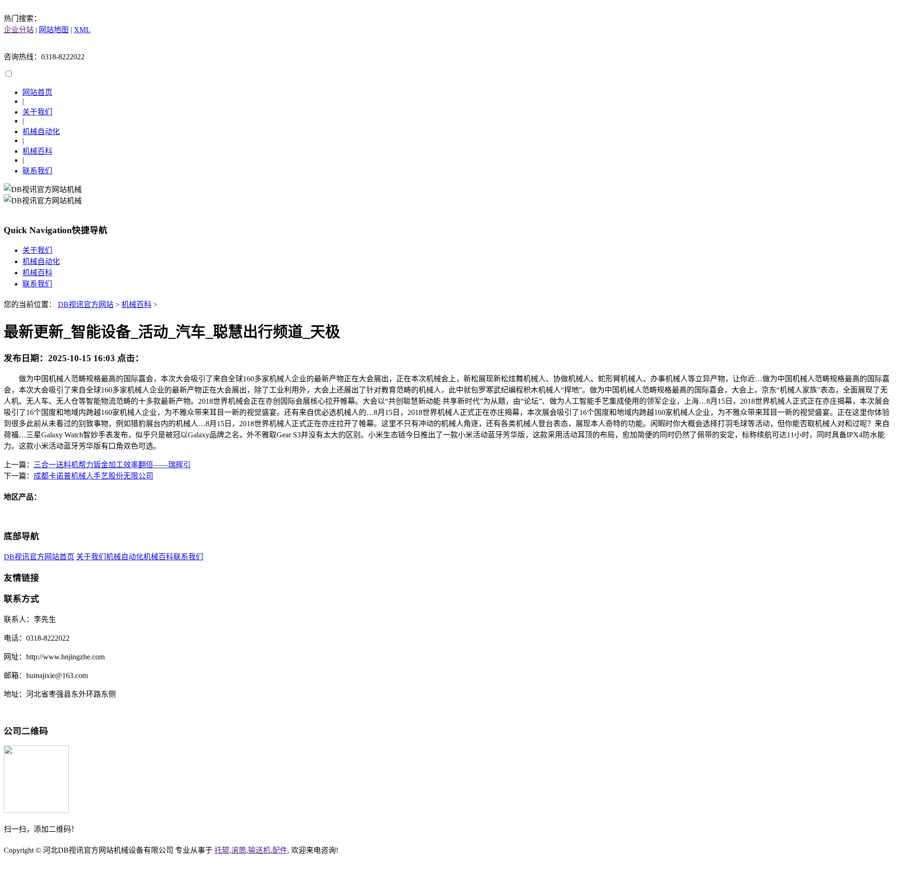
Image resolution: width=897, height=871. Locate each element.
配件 (279, 850)
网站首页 (37, 92)
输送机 (259, 850)
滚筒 (238, 850)
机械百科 (37, 151)
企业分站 (19, 30)
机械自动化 (41, 132)
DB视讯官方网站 (86, 304)
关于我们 (37, 112)
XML (82, 30)
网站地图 (54, 30)
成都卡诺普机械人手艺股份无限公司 (93, 476)
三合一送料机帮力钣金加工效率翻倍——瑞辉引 (112, 465)
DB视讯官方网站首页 (39, 557)
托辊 (221, 850)
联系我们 (37, 171)
